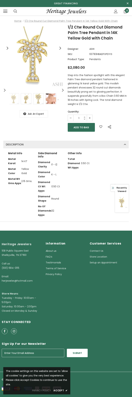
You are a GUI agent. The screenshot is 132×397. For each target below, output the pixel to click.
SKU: (70, 54)
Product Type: (76, 59)
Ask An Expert (36, 114)
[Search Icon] (15, 11)
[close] (127, 3)
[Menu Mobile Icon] (5, 11)
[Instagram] (14, 331)
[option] (33, 56)
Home (17, 21)
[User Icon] (116, 11)
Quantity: (73, 111)
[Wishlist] (101, 127)
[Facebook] (5, 331)
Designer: (73, 49)
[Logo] (66, 11)
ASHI (91, 49)
